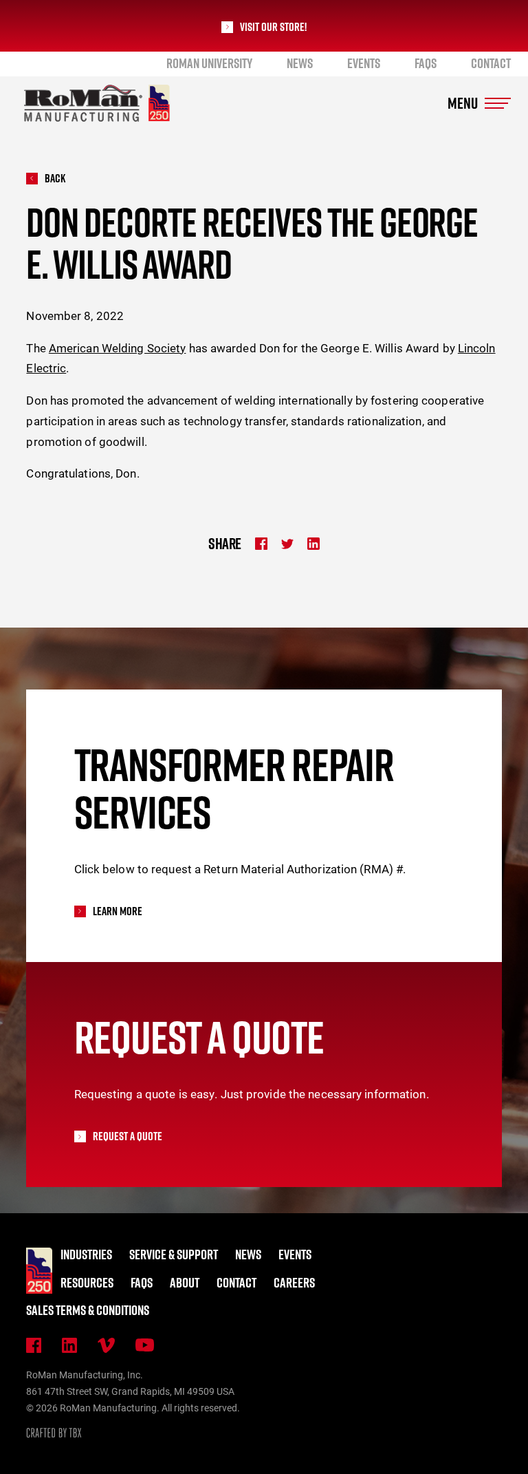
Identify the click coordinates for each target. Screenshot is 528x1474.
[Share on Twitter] (287, 544)
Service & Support (173, 1254)
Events (363, 63)
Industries (86, 1254)
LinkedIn (69, 1345)
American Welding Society (117, 348)
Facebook (33, 1345)
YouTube (144, 1345)
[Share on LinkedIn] (313, 543)
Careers (294, 1282)
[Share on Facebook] (261, 543)
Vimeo (106, 1345)
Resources (86, 1282)
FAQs (426, 63)
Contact (491, 63)
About (184, 1282)
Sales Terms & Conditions (87, 1310)
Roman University (209, 63)
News (300, 63)
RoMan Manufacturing (97, 103)
